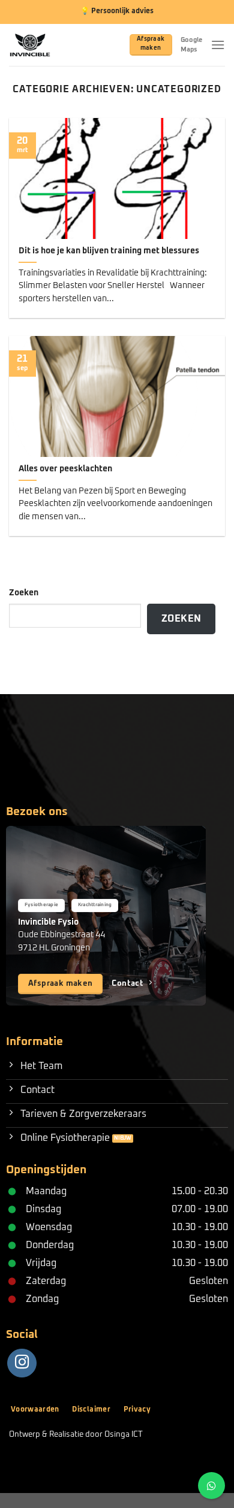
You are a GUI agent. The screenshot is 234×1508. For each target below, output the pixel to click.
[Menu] (218, 44)
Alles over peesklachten (65, 469)
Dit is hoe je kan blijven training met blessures (109, 251)
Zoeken (23, 593)
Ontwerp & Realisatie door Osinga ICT (76, 1435)
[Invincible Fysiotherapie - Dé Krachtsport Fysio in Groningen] (46, 44)
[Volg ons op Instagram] (22, 1363)
